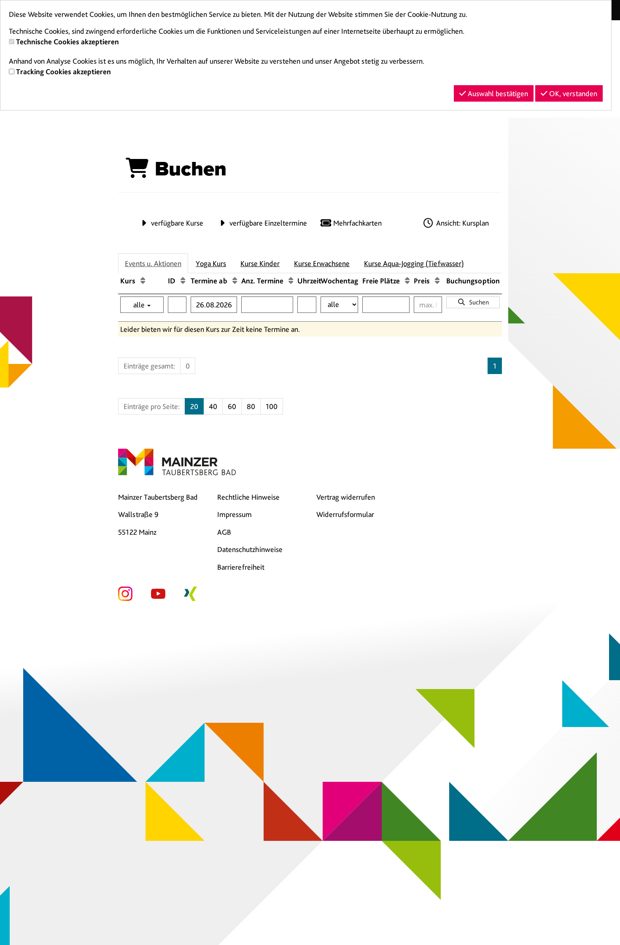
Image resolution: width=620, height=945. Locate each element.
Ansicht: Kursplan (461, 222)
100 (272, 406)
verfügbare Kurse (176, 222)
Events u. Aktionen (153, 263)
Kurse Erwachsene (322, 263)
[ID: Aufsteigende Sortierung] (183, 280)
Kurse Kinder (260, 263)
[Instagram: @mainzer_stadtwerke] (125, 592)
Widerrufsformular (345, 514)
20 (194, 406)
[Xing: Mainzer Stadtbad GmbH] (190, 592)
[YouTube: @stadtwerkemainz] (158, 592)
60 (232, 406)
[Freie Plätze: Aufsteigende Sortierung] (407, 280)
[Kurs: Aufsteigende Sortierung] (142, 280)
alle (139, 304)
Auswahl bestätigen (497, 93)
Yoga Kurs (211, 263)
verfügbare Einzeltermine (267, 222)
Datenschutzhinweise (250, 549)
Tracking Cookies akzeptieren (63, 71)
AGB (224, 532)
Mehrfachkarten (357, 222)
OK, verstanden (572, 93)
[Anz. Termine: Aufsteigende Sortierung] (290, 280)
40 (213, 406)
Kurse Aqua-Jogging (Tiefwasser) (414, 263)
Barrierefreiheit (240, 567)
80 (251, 406)
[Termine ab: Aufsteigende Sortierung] (234, 280)
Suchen (477, 302)
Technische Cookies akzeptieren (67, 41)
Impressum (234, 514)
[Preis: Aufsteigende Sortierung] (437, 280)
